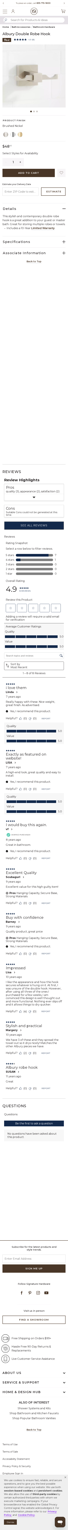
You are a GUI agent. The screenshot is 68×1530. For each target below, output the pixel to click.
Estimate (53, 191)
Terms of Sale (10, 1451)
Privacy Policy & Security (16, 1466)
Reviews (11, 472)
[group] (33, 3)
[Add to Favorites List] (61, 173)
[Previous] (3, 3)
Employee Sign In (12, 1473)
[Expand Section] (34, 497)
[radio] (5, 134)
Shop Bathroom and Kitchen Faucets (34, 1413)
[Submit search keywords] (6, 20)
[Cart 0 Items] (63, 11)
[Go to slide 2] (34, 111)
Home (5, 27)
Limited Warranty (43, 228)
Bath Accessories (21, 27)
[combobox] (34, 20)
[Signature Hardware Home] (34, 11)
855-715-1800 (43, 3)
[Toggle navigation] (6, 11)
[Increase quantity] (20, 162)
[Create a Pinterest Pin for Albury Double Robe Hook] (6, 39)
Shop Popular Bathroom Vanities (34, 1418)
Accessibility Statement (16, 1458)
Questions (14, 1106)
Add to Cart (28, 172)
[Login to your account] (13, 11)
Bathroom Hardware (44, 27)
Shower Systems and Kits (34, 1408)
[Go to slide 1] (31, 111)
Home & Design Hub (21, 1392)
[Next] (63, 3)
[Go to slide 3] (37, 111)
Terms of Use (10, 1444)
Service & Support (20, 1382)
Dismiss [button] (10, 1522)
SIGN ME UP (34, 1268)
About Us (11, 1373)
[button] (65, 1477)
